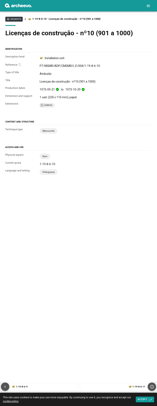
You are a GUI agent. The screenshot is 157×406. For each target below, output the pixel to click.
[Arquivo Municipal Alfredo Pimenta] (18, 6)
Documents (14, 19)
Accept (142, 399)
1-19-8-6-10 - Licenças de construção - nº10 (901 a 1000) (66, 19)
